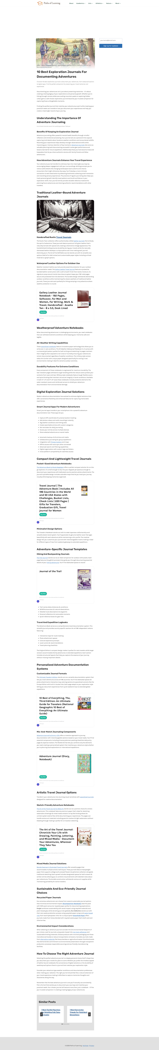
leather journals (79, 241)
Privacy (91, 1046)
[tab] (62, 1024)
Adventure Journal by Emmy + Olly (48, 735)
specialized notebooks (48, 346)
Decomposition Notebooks (72, 904)
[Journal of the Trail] (84, 590)
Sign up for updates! (111, 46)
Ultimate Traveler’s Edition (48, 677)
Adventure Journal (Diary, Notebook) (54, 758)
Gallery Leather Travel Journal (65, 269)
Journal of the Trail (50, 571)
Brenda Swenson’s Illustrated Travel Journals (52, 867)
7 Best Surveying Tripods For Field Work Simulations (78, 1012)
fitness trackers (56, 442)
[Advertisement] (79, 19)
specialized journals (87, 797)
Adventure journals (77, 145)
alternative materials (47, 939)
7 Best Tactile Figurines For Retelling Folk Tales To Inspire (50, 1012)
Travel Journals (63, 237)
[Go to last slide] (41, 1014)
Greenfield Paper (79, 915)
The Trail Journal (42, 558)
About (71, 3)
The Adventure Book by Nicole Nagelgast (50, 467)
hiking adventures (53, 562)
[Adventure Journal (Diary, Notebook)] (84, 773)
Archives (85, 1046)
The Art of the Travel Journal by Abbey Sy (50, 809)
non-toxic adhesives (80, 932)
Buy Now (43, 312)
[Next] (89, 1014)
